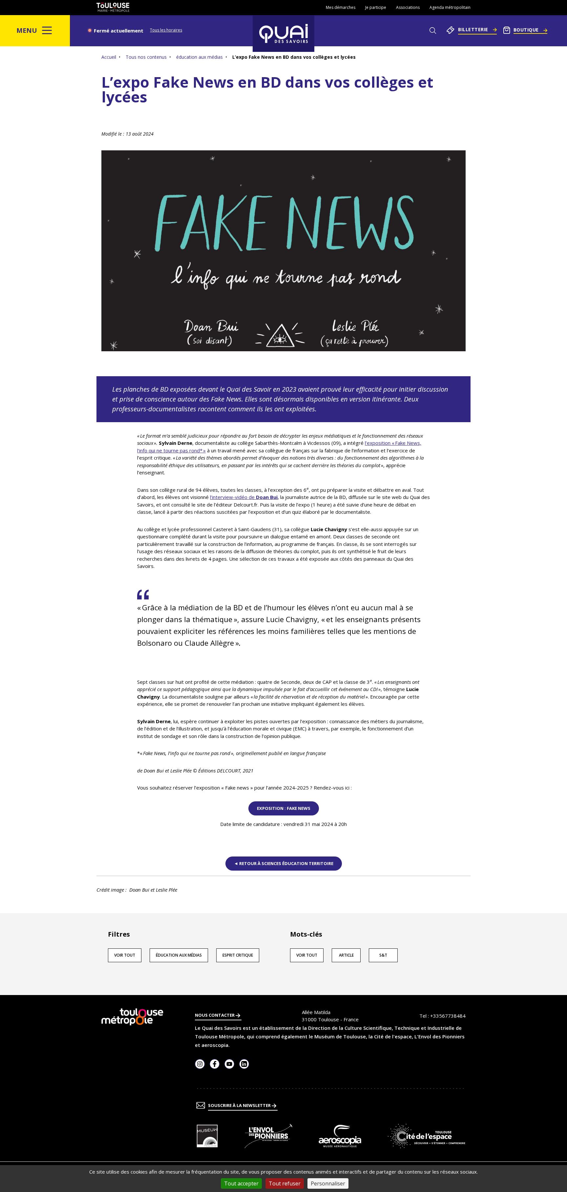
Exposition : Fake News (283, 808)
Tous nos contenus (146, 57)
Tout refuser (285, 1183)
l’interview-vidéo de (244, 497)
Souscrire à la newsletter (240, 1105)
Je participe (375, 7)
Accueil (108, 57)
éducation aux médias (199, 57)
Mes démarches (340, 7)
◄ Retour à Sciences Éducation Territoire (283, 863)
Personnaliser (328, 1183)
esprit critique (237, 955)
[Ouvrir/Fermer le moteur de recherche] (432, 30)
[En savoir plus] (207, 1136)
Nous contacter (215, 1015)
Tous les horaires (166, 30)
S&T (383, 955)
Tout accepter (241, 1183)
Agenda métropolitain (450, 7)
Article (346, 955)
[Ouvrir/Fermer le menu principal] (47, 30)
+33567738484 (448, 1015)
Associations (408, 7)
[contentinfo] (283, 1093)
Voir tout (124, 955)
